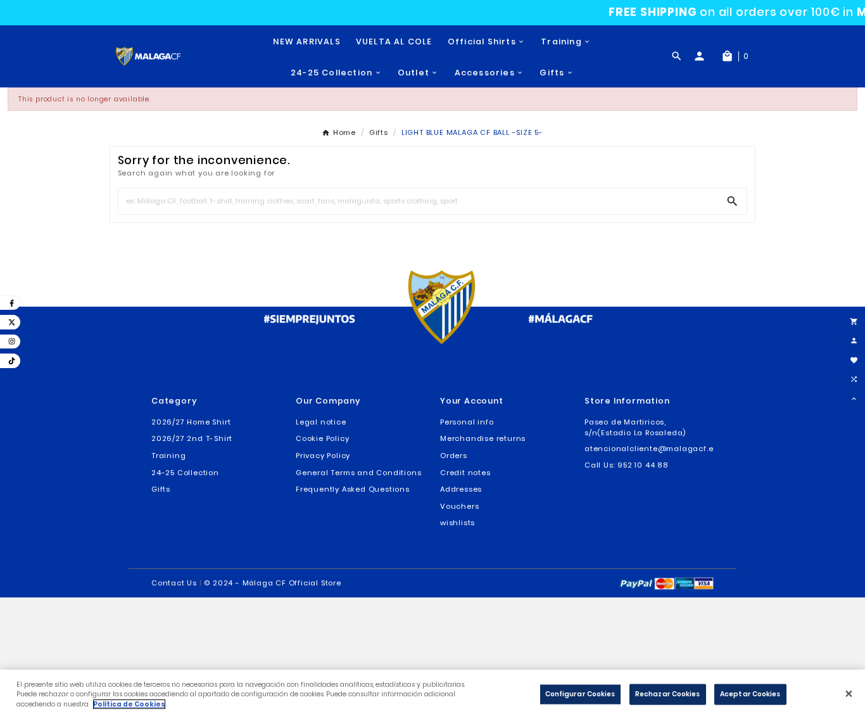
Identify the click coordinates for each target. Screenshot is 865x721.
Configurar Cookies (580, 694)
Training (168, 455)
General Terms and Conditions (358, 473)
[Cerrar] (849, 693)
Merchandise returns (483, 438)
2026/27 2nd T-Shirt (191, 438)
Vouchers (459, 506)
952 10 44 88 (643, 465)
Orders (453, 455)
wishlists (457, 523)
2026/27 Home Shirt (190, 422)
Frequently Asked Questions (353, 489)
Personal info (466, 422)
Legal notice (321, 422)
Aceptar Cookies (750, 694)
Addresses (461, 489)
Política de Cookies (129, 704)
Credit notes (465, 473)
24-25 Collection (185, 473)
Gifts (160, 489)
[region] (432, 695)
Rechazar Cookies (667, 694)
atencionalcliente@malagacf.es (650, 448)
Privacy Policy (323, 455)
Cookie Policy (322, 438)
